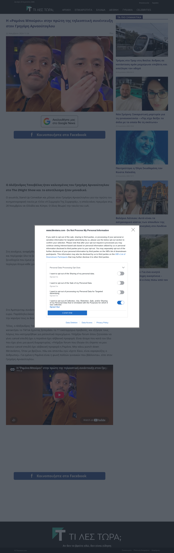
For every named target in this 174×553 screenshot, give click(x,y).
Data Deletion (71, 322)
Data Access (87, 322)
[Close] (134, 230)
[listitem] (87, 267)
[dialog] (87, 276)
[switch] (120, 273)
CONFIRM (67, 313)
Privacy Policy (102, 322)
